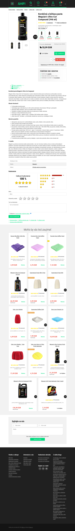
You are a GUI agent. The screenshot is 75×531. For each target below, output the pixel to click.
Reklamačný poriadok (13, 461)
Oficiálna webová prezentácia (39, 167)
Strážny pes (61, 53)
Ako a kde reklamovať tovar (15, 463)
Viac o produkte (42, 28)
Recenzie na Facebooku (43, 461)
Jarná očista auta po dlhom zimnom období (59, 505)
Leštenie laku (31, 9)
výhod (62, 64)
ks (54, 59)
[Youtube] (46, 468)
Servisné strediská (13, 473)
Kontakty (25, 457)
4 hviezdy (33, 198)
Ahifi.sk (23, 527)
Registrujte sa (44, 64)
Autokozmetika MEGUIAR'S (16, 222)
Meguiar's (35, 164)
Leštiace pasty (39, 9)
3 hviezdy (29, 198)
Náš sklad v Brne (27, 463)
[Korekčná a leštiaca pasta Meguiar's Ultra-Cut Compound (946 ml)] (23, 27)
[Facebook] (39, 468)
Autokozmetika (20, 9)
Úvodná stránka (12, 9)
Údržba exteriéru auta (23, 220)
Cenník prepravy (12, 471)
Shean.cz (31, 527)
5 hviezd (37, 198)
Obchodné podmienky (13, 459)
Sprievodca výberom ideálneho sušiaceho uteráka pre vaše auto (59, 485)
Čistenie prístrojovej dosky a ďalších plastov (59, 509)
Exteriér (26, 9)
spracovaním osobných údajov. (23, 213)
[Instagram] (43, 468)
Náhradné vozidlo (27, 461)
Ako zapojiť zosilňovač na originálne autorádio (59, 512)
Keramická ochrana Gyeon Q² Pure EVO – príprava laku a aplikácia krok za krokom (59, 476)
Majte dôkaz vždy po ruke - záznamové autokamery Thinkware (59, 489)
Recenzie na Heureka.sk (43, 457)
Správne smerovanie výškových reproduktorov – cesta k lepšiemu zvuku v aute (59, 463)
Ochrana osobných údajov (14, 469)
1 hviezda (20, 198)
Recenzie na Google (42, 459)
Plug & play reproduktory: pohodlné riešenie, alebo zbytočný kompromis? (59, 468)
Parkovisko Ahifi (27, 464)
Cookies (10, 475)
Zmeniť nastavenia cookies (15, 476)
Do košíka (61, 59)
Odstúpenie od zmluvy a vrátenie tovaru (14, 467)
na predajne (57, 77)
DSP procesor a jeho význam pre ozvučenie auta (59, 472)
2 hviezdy (25, 198)
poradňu (49, 74)
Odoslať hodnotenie (14, 216)
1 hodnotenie (50, 22)
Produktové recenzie (13, 464)
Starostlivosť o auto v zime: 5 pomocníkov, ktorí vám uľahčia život (59, 480)
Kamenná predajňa (27, 459)
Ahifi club (11, 457)
